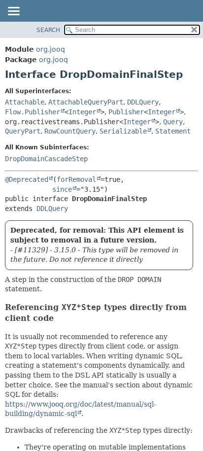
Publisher (126, 112)
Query (173, 122)
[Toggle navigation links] (13, 12)
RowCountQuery (70, 131)
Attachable (24, 102)
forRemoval (76, 179)
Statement (173, 131)
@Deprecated (26, 179)
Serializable (123, 131)
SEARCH (48, 30)
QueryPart (22, 131)
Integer (82, 112)
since (62, 189)
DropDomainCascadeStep (46, 159)
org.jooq (50, 49)
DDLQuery (143, 102)
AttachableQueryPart (85, 102)
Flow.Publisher (32, 112)
